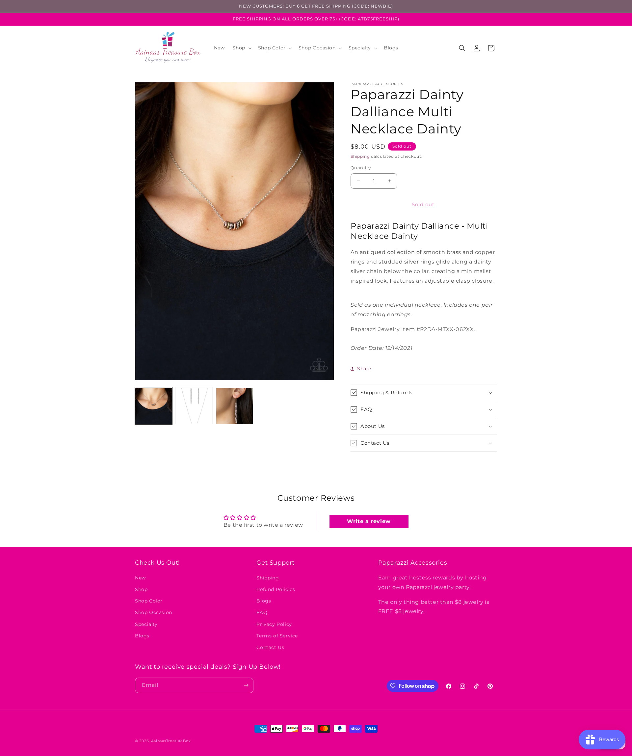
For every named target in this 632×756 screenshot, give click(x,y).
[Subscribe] (246, 685)
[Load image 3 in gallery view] (234, 406)
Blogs (142, 636)
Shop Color (149, 601)
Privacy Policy (274, 624)
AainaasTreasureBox (171, 741)
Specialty (146, 624)
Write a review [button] (368, 521)
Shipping (360, 156)
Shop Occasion (153, 613)
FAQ (261, 613)
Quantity (361, 167)
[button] (241, 48)
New (140, 578)
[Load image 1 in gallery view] (153, 406)
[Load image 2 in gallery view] (194, 406)
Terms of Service (277, 636)
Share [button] (364, 369)
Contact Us (270, 647)
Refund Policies (275, 589)
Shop (141, 589)
